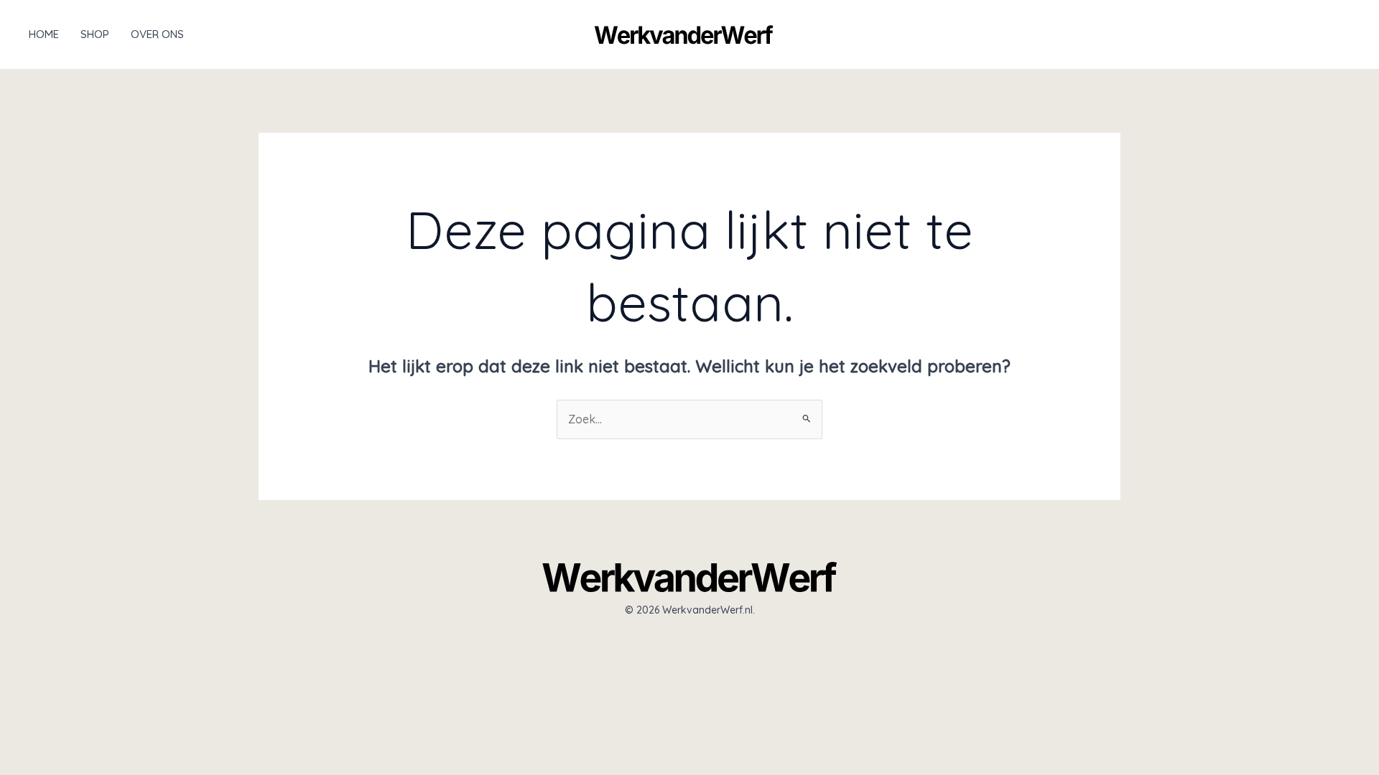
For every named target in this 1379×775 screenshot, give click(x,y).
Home (44, 34)
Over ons (157, 34)
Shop (94, 34)
